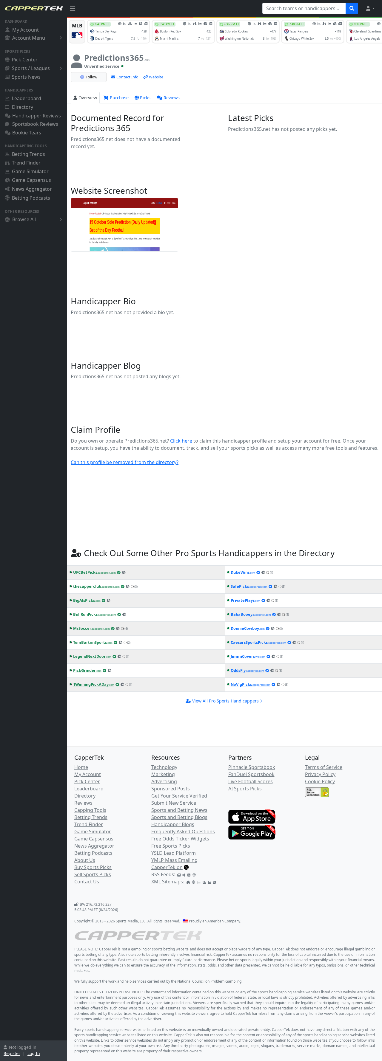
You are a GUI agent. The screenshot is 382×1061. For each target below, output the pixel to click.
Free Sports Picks (170, 846)
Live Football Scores (250, 781)
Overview (87, 97)
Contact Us (86, 881)
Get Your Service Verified (179, 795)
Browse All (24, 219)
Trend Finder (26, 162)
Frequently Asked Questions (183, 831)
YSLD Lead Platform (173, 853)
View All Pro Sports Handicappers (225, 701)
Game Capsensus (31, 180)
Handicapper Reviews (36, 115)
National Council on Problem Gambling (209, 981)
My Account (25, 30)
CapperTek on (167, 867)
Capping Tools (90, 810)
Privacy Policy (320, 774)
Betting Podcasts (31, 198)
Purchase (119, 97)
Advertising (164, 781)
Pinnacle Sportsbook (251, 767)
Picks (145, 97)
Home (81, 767)
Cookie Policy (320, 781)
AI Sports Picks (245, 788)
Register (12, 1053)
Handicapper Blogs (172, 824)
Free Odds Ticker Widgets (180, 838)
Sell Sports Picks (92, 874)
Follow (91, 77)
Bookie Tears (26, 132)
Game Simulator (30, 171)
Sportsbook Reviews (35, 124)
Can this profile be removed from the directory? (124, 462)
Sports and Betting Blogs (179, 817)
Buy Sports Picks (93, 867)
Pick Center (25, 59)
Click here (181, 441)
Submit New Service (173, 803)
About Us (84, 860)
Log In (33, 1053)
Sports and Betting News (179, 810)
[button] (370, 8)
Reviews (172, 97)
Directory (22, 107)
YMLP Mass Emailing (174, 860)
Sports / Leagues (31, 68)
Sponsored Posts (170, 788)
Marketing (163, 774)
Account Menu (28, 38)
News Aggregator (32, 189)
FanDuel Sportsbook (251, 774)
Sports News (26, 77)
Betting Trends (28, 154)
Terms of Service (323, 767)
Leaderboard (26, 98)
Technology (164, 767)
